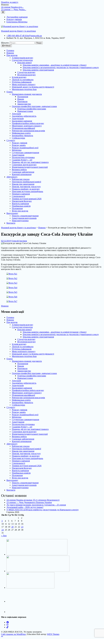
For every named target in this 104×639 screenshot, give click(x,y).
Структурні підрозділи (22, 60)
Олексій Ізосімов (19, 241)
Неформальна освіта (21, 133)
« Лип (4, 535)
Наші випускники (20, 220)
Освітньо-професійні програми (31, 109)
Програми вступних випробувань (27, 191)
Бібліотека (16, 150)
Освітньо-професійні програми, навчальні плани (34, 106)
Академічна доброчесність (24, 116)
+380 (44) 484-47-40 (15, 35)
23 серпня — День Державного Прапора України (29, 502)
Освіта (9, 92)
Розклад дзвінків (14, 19)
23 (22, 527)
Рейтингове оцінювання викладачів (28, 131)
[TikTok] (7, 627)
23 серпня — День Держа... (13, 9)
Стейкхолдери (18, 138)
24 (2, 530)
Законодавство (24, 104)
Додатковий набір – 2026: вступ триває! (24, 507)
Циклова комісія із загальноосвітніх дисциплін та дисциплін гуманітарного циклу (61, 67)
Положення (22, 96)
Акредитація (18, 118)
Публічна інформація (21, 82)
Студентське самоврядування (25, 152)
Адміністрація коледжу (22, 58)
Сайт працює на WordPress (13, 634)
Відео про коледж (20, 211)
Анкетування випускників (24, 218)
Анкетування (18, 155)
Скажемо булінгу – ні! (22, 160)
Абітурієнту (11, 177)
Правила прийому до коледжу (26, 189)
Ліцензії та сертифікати (22, 79)
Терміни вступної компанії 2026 (26, 199)
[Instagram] (7, 625)
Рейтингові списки (21, 179)
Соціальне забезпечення (23, 172)
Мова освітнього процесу (23, 84)
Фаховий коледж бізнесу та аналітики (18, 31)
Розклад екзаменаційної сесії (25, 148)
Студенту (10, 140)
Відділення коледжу (26, 75)
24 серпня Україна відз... (12, 7)
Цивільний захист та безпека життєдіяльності (33, 87)
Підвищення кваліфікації (23, 128)
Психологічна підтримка (23, 157)
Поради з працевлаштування (25, 216)
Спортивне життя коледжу (24, 165)
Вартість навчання (20, 203)
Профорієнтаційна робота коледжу (28, 123)
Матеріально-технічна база (24, 89)
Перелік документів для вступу (26, 186)
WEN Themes (53, 634)
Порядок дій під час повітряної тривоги (30, 162)
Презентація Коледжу (22, 201)
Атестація (16, 113)
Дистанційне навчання (16, 17)
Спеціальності (18, 196)
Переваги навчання (21, 194)
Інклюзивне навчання (22, 121)
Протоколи (22, 101)
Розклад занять (19, 145)
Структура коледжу (26, 72)
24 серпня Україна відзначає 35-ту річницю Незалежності (32, 500)
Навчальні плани (25, 111)
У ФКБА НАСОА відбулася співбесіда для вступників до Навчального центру (42, 510)
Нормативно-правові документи (27, 94)
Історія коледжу (19, 77)
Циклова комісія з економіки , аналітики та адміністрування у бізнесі (54, 65)
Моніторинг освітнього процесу (27, 126)
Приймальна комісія (21, 206)
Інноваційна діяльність (22, 135)
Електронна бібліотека (16, 22)
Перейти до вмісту (9, 2)
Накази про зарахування (23, 184)
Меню (8, 46)
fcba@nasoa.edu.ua (33, 35)
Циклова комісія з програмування (38, 70)
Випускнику (12, 213)
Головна (10, 50)
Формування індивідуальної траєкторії (30, 167)
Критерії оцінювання (21, 174)
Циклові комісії (24, 62)
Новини (10, 53)
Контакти (10, 223)
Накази (20, 99)
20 (12, 527)
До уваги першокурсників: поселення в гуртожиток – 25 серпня (36, 505)
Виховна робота (19, 169)
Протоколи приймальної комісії (26, 182)
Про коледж (11, 55)
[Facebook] (7, 622)
